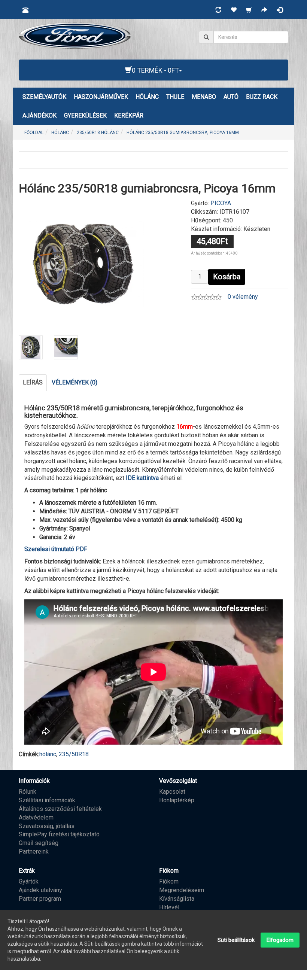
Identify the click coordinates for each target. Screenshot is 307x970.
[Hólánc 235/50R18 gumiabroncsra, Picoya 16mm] (83, 263)
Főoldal (33, 132)
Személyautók (44, 96)
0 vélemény (243, 296)
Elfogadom (280, 940)
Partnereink (34, 851)
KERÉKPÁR (128, 115)
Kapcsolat (172, 791)
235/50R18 (74, 754)
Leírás (33, 382)
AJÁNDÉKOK (39, 115)
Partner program (40, 898)
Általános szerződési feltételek (60, 808)
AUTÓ (231, 96)
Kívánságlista (176, 898)
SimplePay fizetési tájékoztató (59, 834)
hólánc (47, 754)
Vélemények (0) (74, 382)
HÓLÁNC (147, 96)
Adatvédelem (36, 817)
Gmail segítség (38, 842)
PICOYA (220, 203)
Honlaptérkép (176, 800)
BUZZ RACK (261, 96)
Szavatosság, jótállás (47, 826)
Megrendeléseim (181, 890)
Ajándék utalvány (40, 890)
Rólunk (27, 791)
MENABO (204, 96)
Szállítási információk (47, 800)
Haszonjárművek (101, 96)
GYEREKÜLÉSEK (85, 115)
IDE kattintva (142, 477)
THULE (175, 96)
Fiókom (169, 881)
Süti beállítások (236, 940)
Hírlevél (169, 907)
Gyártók (29, 881)
